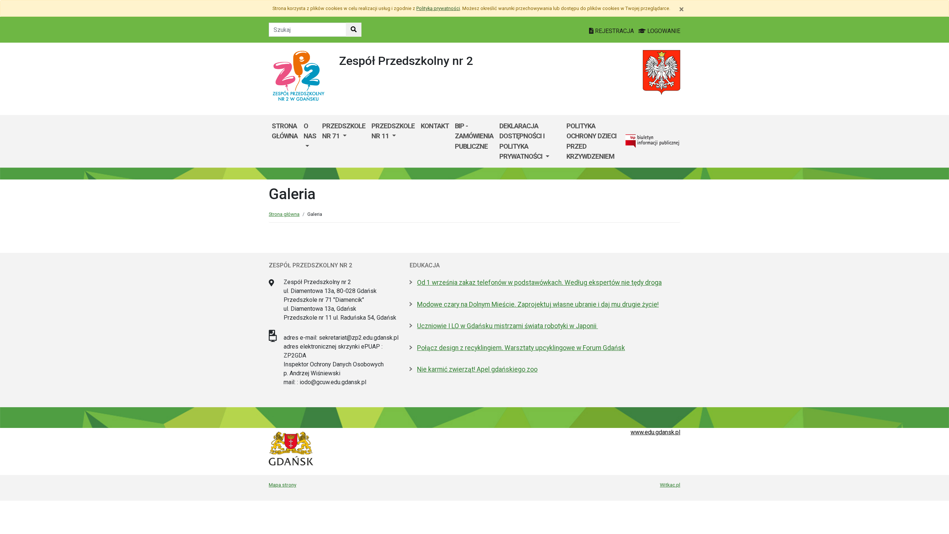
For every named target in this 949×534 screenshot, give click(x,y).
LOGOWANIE (663, 30)
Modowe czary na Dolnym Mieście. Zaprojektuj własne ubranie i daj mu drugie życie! (538, 304)
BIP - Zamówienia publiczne (474, 136)
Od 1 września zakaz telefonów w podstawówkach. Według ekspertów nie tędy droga (539, 282)
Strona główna (285, 131)
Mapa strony (282, 485)
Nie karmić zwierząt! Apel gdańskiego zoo (477, 369)
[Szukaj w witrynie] (353, 30)
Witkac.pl (670, 485)
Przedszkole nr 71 (344, 131)
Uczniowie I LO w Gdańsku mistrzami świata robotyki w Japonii (507, 326)
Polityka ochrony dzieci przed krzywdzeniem (591, 141)
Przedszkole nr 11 (393, 131)
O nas (310, 131)
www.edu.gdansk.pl (655, 432)
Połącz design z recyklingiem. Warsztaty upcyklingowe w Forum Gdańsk (521, 348)
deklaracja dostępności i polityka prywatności (522, 141)
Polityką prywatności (438, 8)
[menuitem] (310, 141)
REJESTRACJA (614, 30)
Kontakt (435, 126)
